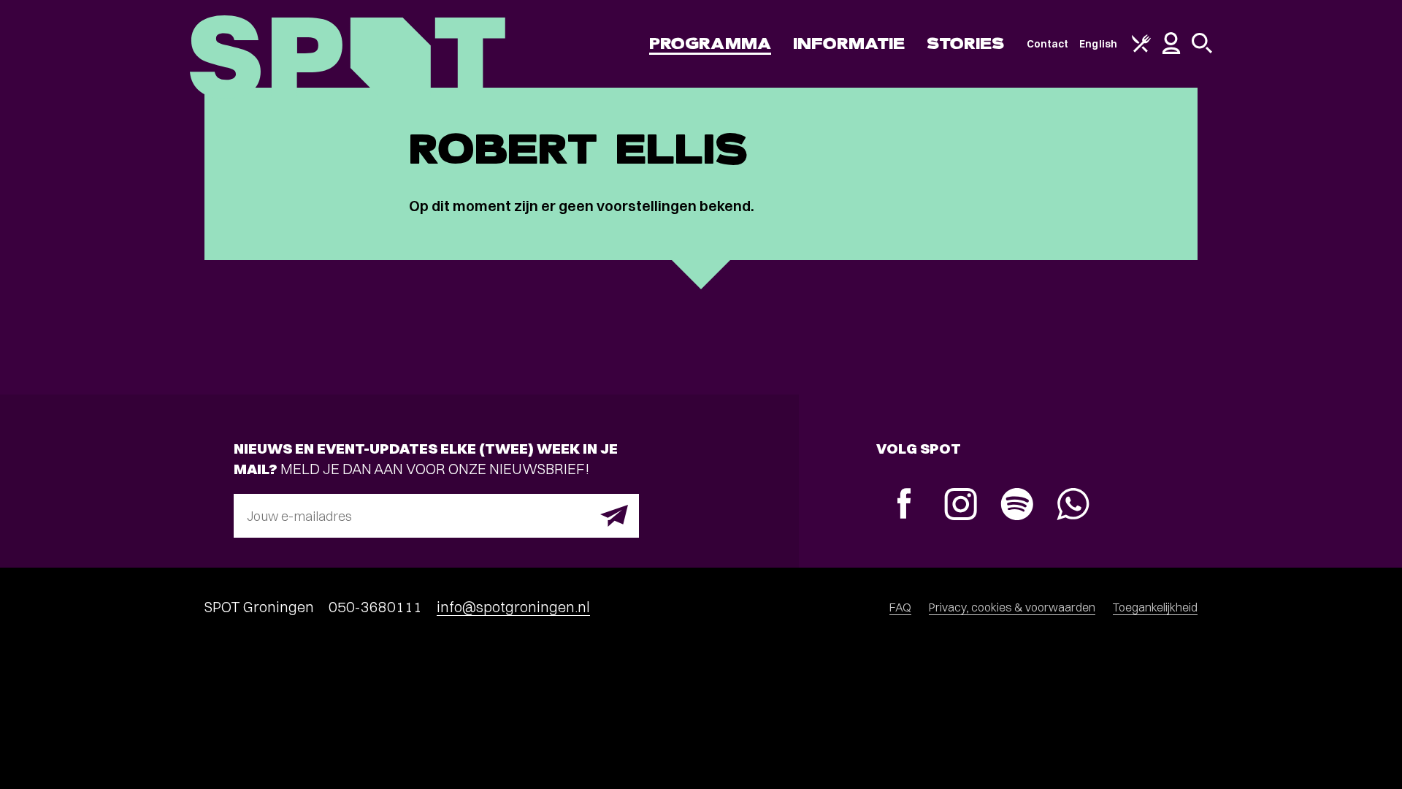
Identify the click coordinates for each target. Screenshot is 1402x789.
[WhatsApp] (1073, 505)
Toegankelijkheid (1155, 607)
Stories (966, 43)
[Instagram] (960, 505)
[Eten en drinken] (1141, 49)
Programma (710, 43)
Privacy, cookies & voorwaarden (1012, 607)
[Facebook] (904, 505)
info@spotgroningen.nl (513, 607)
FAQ (900, 607)
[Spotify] (1017, 505)
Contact (1048, 43)
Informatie (849, 43)
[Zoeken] (1202, 49)
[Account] (1171, 50)
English (1098, 43)
